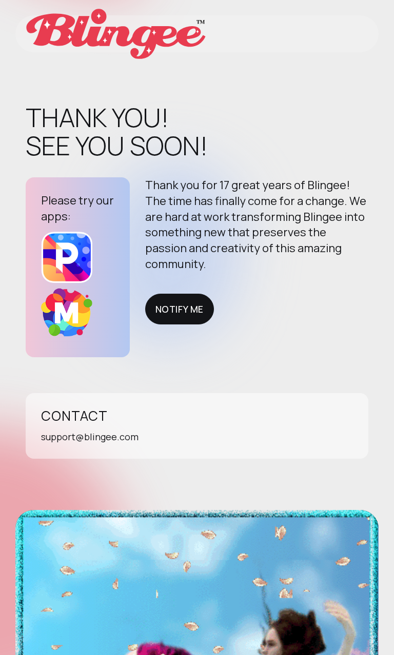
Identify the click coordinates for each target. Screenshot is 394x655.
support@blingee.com (90, 437)
